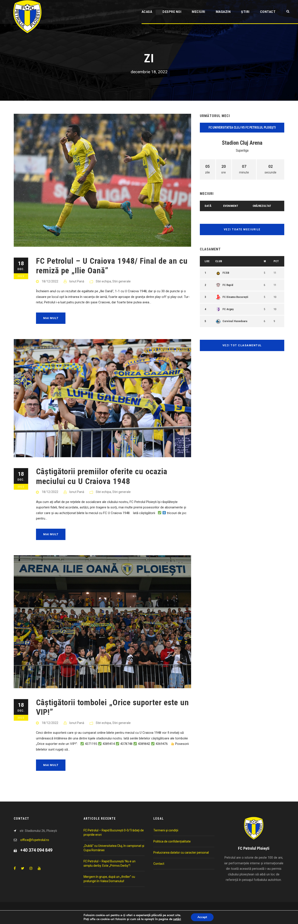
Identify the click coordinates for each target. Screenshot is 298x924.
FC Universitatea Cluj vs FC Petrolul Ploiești (242, 127)
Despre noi (172, 12)
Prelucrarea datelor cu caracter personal (181, 852)
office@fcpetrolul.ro (34, 840)
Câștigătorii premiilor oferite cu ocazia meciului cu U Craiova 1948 (101, 476)
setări (177, 919)
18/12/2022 (50, 281)
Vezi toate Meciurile (242, 229)
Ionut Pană (76, 281)
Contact (268, 12)
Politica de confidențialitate (172, 841)
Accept (202, 917)
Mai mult (50, 318)
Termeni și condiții (165, 830)
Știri (245, 12)
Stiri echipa (103, 281)
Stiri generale (121, 281)
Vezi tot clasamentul (242, 345)
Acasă (147, 12)
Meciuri (198, 12)
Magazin (223, 12)
